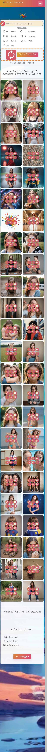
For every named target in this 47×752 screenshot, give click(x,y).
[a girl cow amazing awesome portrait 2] (33, 242)
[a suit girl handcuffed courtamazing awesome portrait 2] (33, 395)
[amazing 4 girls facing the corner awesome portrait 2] (33, 482)
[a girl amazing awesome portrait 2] (11, 242)
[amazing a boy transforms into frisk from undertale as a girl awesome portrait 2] (33, 525)
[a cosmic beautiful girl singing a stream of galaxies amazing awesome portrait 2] (11, 199)
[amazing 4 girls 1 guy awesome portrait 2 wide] (11, 482)
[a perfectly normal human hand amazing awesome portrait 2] (11, 395)
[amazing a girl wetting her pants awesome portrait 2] (33, 591)
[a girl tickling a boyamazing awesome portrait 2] (11, 329)
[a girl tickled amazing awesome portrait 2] (33, 308)
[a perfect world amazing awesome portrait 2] (33, 373)
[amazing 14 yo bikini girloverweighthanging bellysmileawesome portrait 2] (33, 438)
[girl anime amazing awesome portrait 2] (33, 112)
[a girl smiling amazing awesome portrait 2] (33, 286)
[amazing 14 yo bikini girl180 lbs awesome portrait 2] (11, 438)
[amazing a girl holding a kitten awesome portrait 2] (33, 547)
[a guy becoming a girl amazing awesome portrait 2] (33, 351)
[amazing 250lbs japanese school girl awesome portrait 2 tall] (11, 460)
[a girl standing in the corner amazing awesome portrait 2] (11, 308)
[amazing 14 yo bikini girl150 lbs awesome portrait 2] (33, 417)
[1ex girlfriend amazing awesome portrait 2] (11, 133)
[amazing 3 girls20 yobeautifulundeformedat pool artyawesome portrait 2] (33, 460)
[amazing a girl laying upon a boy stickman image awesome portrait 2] (33, 569)
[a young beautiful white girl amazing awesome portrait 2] (11, 417)
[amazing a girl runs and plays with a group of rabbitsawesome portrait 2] (11, 591)
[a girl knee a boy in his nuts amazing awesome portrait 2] (33, 264)
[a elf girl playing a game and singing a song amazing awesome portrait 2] (33, 199)
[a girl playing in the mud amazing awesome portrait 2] (11, 286)
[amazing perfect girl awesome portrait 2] (11, 90)
